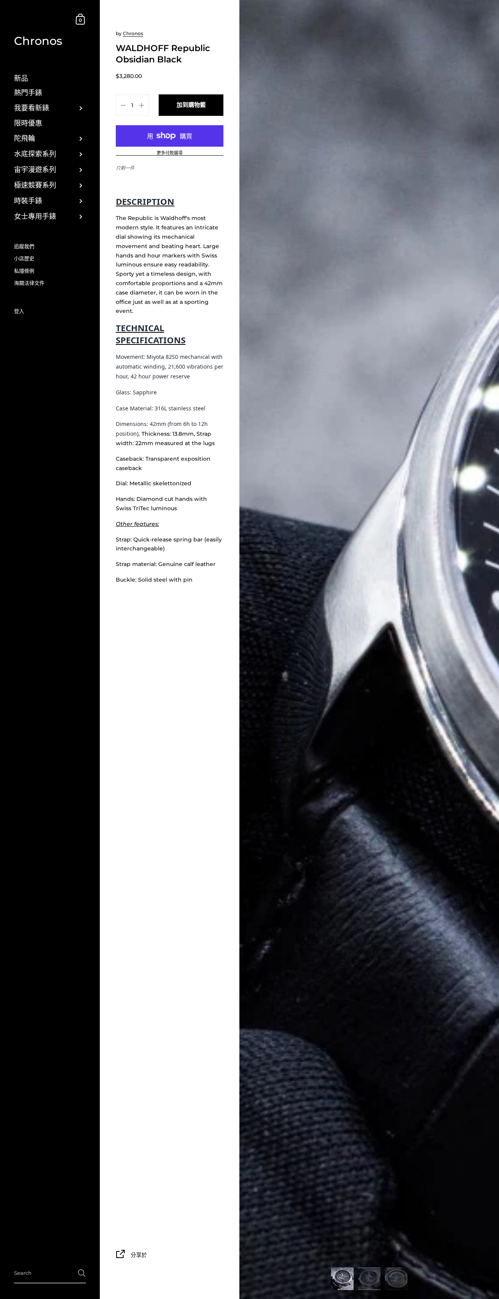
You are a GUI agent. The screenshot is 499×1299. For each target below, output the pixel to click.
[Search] (82, 1273)
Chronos (38, 40)
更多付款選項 (169, 153)
